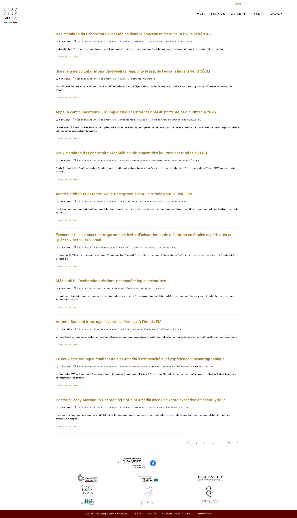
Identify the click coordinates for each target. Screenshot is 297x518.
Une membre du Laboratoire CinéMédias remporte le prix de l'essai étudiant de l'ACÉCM (133, 71)
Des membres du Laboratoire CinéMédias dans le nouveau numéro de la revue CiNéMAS (133, 34)
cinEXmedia (167, 514)
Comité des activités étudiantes (133, 119)
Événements (100, 247)
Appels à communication (174, 119)
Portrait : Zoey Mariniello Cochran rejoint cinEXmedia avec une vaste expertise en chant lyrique (141, 400)
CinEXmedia (186, 41)
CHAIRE (122, 201)
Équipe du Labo (84, 41)
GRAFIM (137, 514)
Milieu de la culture (143, 41)
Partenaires (172, 41)
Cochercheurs (125, 41)
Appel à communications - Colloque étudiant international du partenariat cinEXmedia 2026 (136, 112)
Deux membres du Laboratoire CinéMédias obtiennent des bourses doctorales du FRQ (131, 153)
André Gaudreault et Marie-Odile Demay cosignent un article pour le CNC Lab (124, 194)
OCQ (173, 247)
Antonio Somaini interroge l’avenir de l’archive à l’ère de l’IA (109, 322)
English (238, 4)
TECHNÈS (187, 514)
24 (228, 443)
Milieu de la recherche (105, 41)
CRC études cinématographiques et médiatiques (106, 514)
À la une (195, 160)
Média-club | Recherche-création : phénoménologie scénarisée (111, 281)
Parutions (158, 201)
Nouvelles (159, 41)
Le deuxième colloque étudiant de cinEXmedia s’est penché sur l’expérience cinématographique (140, 359)
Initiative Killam (204, 514)
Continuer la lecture (70, 57)
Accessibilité (157, 160)
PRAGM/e (152, 514)
